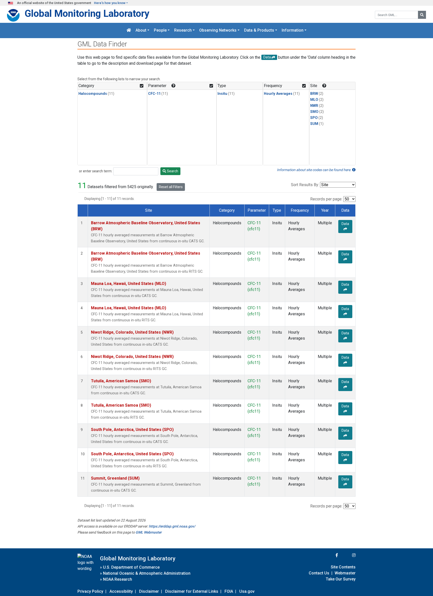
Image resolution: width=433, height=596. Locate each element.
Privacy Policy (90, 591)
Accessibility (121, 591)
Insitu (222, 94)
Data (345, 224)
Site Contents (343, 567)
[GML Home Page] (129, 30)
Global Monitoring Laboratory (87, 13)
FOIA (229, 591)
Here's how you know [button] (110, 3)
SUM (314, 124)
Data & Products (259, 30)
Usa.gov (247, 591)
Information (292, 30)
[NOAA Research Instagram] (347, 555)
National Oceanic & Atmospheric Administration (146, 573)
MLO (314, 100)
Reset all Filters (171, 187)
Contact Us (319, 573)
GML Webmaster (149, 532)
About (141, 30)
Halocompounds (92, 94)
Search (172, 171)
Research (183, 30)
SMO (314, 112)
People (160, 30)
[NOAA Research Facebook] (330, 555)
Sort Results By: (305, 184)
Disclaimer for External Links (191, 591)
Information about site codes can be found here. (314, 170)
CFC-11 (154, 94)
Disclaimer (149, 591)
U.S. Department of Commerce (131, 567)
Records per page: (326, 199)
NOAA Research (117, 579)
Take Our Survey (341, 579)
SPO (314, 118)
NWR (314, 106)
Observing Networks (218, 30)
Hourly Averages (278, 94)
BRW (314, 94)
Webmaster (345, 573)
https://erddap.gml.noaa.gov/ (172, 526)
